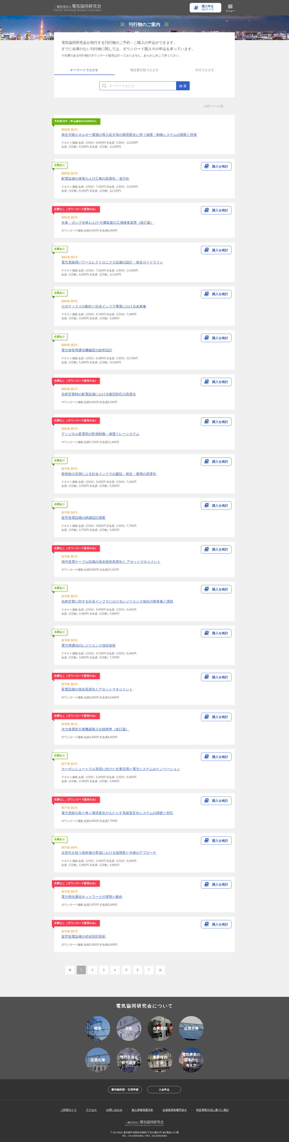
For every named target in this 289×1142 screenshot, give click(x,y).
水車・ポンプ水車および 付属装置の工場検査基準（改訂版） (107, 222)
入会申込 (164, 1089)
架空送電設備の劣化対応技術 (83, 936)
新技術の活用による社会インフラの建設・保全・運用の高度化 (108, 474)
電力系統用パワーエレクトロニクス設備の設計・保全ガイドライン (112, 262)
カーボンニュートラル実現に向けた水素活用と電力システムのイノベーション (120, 769)
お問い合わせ (114, 1110)
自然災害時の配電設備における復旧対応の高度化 (98, 394)
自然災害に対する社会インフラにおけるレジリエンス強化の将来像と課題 (117, 601)
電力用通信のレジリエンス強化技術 (88, 645)
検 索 (182, 86)
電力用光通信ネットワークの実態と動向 (91, 897)
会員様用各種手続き (175, 1110)
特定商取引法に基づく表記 (212, 1110)
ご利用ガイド (69, 1110)
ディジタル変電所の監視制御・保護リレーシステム (100, 434)
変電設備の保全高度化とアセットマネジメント (97, 689)
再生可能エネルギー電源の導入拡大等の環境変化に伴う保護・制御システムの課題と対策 (129, 135)
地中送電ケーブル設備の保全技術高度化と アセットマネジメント (111, 562)
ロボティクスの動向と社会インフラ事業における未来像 (103, 306)
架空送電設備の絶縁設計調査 (83, 518)
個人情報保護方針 (142, 1110)
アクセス (91, 1110)
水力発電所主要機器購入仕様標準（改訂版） (95, 729)
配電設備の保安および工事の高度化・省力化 (95, 178)
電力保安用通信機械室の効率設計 (86, 350)
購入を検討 (220, 166)
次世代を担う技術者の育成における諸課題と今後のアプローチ (108, 853)
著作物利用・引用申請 (124, 1089)
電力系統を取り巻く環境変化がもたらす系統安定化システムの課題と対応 (117, 813)
